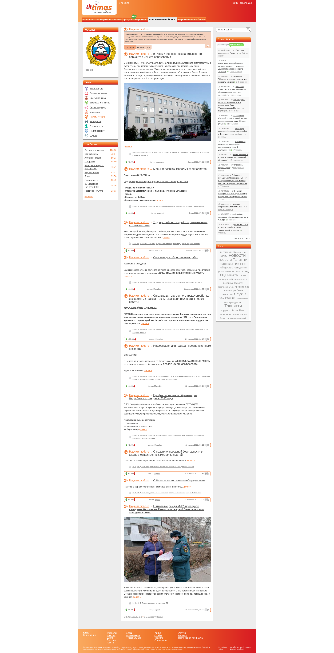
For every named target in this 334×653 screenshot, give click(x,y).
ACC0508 (225, 191)
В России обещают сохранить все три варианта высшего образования (165, 55)
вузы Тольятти (158, 152)
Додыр (88, 176)
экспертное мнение (108, 19)
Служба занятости (164, 244)
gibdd (89, 69)
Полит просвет (97, 131)
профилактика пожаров (179, 493)
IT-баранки (90, 161)
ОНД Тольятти (143, 467)
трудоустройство (229, 310)
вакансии (227, 252)
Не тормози (95, 121)
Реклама (182, 635)
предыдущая (130, 616)
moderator (160, 162)
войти (235, 3)
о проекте (124, 3)
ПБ (167, 603)
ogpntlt (157, 473)
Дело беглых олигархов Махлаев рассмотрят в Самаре (233, 217)
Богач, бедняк (96, 88)
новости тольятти (147, 435)
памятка (164, 493)
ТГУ (240, 302)
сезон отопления (157, 603)
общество (160, 282)
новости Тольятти (172, 152)
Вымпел (237, 252)
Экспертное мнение (94, 150)
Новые (140, 47)
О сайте (158, 635)
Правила (158, 638)
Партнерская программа (190, 638)
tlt (221, 252)
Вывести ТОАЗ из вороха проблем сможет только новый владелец (233, 227)
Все (148, 47)
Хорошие (129, 47)
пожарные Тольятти (233, 283)
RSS (247, 238)
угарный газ (155, 493)
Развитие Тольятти (94, 191)
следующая (157, 616)
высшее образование (142, 152)
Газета (110, 643)
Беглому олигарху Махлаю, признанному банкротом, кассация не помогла (232, 193)
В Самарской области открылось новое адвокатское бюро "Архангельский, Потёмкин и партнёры (231, 105)
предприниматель (226, 287)
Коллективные (133, 635)
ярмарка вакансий (238, 318)
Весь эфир (239, 238)
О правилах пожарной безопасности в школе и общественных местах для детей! (166, 453)
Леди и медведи (98, 107)
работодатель (171, 282)
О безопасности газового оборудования (179, 480)
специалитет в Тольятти (199, 152)
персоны (140, 19)
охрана (243, 275)
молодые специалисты (165, 206)
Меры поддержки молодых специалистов (180, 168)
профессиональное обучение (168, 435)
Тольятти (184, 152)
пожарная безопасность (233, 279)
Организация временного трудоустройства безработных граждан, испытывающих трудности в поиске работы (169, 298)
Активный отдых (93, 158)
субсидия (233, 302)
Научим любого (139, 53)
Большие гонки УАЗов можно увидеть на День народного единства (232, 89)
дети (244, 252)
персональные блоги (191, 19)
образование (226, 264)
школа (236, 314)
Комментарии (236, 45)
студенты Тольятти (140, 155)
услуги (128, 19)
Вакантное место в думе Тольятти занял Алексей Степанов (233, 157)
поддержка (180, 206)
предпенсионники (147, 379)
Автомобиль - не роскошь (229, 95)
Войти (86, 632)
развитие (227, 294)
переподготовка (148, 438)
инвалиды (177, 244)
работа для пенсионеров (166, 379)
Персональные (133, 638)
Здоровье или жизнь (100, 103)
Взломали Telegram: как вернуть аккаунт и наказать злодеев (232, 79)
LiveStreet (240, 649)
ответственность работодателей (187, 376)
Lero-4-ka (225, 128)
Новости (111, 635)
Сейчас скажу (91, 154)
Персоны (111, 640)
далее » (128, 146)
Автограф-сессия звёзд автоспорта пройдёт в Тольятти (233, 131)
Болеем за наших (98, 93)
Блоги (110, 638)
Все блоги (89, 197)
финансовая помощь (195, 206)
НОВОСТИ (237, 255)
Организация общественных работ (175, 257)
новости (88, 19)
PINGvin (224, 76)
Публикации (223, 45)
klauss (223, 175)
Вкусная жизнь (92, 172)
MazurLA (160, 213)
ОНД (246, 271)
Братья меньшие (98, 98)
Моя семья (95, 112)
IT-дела (93, 135)
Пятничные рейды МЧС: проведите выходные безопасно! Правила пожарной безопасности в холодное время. (166, 509)
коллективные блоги (162, 19)
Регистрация (89, 635)
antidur (224, 155)
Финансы (234, 111)
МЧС (134, 467)
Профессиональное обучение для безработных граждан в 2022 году (163, 397)
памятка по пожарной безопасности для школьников (172, 467)
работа (136, 379)
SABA (223, 60)
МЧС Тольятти (195, 493)
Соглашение (160, 640)
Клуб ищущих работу (191, 244)
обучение (240, 263)
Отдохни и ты (96, 126)
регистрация (246, 3)
